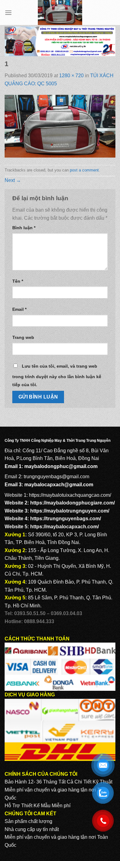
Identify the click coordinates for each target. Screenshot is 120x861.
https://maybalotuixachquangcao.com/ (70, 495)
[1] (60, 126)
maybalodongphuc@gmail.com (61, 466)
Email (19, 309)
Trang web (23, 337)
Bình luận (23, 227)
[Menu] (8, 12)
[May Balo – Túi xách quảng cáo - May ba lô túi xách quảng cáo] (60, 12)
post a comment (84, 170)
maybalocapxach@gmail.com (58, 484)
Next (13, 180)
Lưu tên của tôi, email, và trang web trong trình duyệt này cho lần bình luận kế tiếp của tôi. (56, 375)
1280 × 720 (71, 75)
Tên (17, 281)
